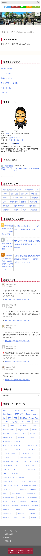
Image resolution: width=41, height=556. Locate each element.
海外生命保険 (19, 206)
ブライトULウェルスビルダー (13, 477)
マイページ (5, 93)
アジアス (32, 437)
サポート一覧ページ (16, 140)
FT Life (5, 422)
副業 (4, 202)
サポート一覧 (6, 88)
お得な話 (14, 194)
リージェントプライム (11, 485)
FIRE (15, 418)
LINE (18, 143)
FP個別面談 (28, 190)
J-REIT (5, 194)
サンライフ (31, 449)
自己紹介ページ (14, 138)
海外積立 (18, 509)
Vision (24, 433)
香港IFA (33, 517)
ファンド (16, 469)
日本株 (23, 202)
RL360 (34, 430)
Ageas (5, 410)
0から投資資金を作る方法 (12, 190)
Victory (15, 433)
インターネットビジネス (11, 441)
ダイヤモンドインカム (11, 461)
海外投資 (6, 206)
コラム (5, 449)
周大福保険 (16, 493)
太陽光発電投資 (8, 497)
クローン (6, 198)
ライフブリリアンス (29, 481)
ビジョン (6, 469)
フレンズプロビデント (11, 473)
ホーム (6, 32)
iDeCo (36, 422)
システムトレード (9, 453)
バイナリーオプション (20, 198)
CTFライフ (19, 414)
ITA (4, 426)
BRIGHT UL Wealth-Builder (24, 410)
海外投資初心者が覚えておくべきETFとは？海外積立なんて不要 (26, 227)
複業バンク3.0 (6, 78)
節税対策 (6, 210)
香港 (24, 517)
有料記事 (34, 501)
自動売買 (6, 517)
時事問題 (23, 501)
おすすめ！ (34, 433)
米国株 (16, 210)
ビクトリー (30, 465)
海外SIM (15, 505)
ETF (9, 418)
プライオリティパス (10, 481)
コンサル (17, 449)
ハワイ (24, 461)
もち (7, 307)
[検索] (38, 2)
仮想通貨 (35, 198)
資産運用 (34, 210)
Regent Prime (23, 430)
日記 (13, 501)
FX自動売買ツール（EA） (10, 83)
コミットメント (31, 445)
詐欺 (24, 210)
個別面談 (34, 489)
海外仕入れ (34, 202)
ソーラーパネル (25, 457)
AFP (7, 133)
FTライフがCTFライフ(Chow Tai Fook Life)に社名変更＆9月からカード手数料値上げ (27, 244)
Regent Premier (8, 430)
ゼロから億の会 (6, 69)
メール (11, 143)
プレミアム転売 (6, 73)
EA (4, 418)
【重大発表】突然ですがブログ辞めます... (17, 299)
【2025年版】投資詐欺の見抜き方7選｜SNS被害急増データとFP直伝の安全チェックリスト (27, 259)
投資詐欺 (21, 497)
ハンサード (34, 461)
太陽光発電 (14, 202)
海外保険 (35, 505)
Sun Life (6, 433)
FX (37, 190)
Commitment (7, 414)
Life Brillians (23, 426)
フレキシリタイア (30, 469)
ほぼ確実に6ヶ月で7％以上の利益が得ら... (17, 380)
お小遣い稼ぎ (7, 437)
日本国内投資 (32, 497)
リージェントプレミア (30, 485)
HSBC (28, 422)
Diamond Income (32, 414)
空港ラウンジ (7, 513)
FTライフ (14, 422)
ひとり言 (34, 194)
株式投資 (6, 505)
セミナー (6, 457)
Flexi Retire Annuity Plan (29, 418)
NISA (35, 426)
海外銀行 (32, 206)
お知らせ (24, 194)
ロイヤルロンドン (9, 489)
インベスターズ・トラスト (12, 445)
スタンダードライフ (28, 453)
